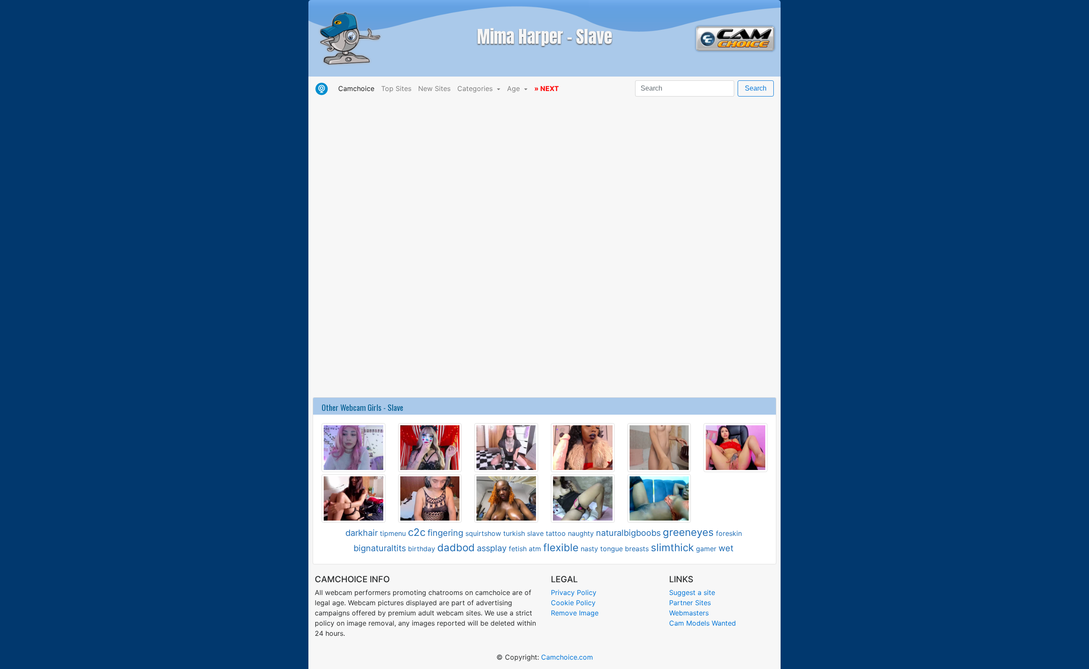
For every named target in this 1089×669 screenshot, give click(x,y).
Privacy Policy (573, 592)
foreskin (729, 533)
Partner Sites (690, 602)
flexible (561, 547)
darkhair (361, 533)
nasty (589, 548)
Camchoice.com (567, 657)
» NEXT (546, 88)
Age (514, 88)
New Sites (434, 88)
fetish (518, 548)
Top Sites (396, 88)
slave (535, 533)
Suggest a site (692, 592)
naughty (581, 533)
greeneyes (688, 532)
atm (535, 548)
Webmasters (689, 613)
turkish (514, 533)
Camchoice (358, 88)
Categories (476, 88)
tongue (611, 548)
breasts (637, 548)
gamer (706, 548)
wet (725, 548)
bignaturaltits (379, 548)
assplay (492, 548)
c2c (416, 532)
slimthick (672, 547)
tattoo (556, 533)
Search (756, 88)
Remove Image (575, 613)
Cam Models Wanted (702, 623)
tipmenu (393, 533)
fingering (445, 533)
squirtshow (483, 533)
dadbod (456, 547)
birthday (421, 548)
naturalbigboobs (628, 533)
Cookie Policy (573, 602)
